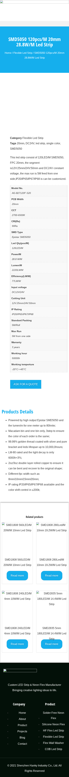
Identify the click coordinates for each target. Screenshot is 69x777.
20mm (20, 143)
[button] (34, 23)
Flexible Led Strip (22, 53)
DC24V (30, 143)
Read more (17, 575)
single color (53, 143)
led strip (40, 143)
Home (8, 53)
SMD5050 (16, 148)
